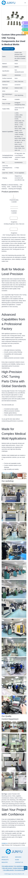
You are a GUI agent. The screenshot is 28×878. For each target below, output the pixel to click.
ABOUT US (5, 857)
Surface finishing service (19, 868)
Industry (5, 862)
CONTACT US (19, 862)
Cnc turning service (20, 870)
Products (5, 859)
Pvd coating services (7, 866)
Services (18, 857)
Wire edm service (7, 868)
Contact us (4, 843)
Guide (17, 859)
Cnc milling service (9, 870)
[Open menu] (25, 3)
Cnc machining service (20, 866)
